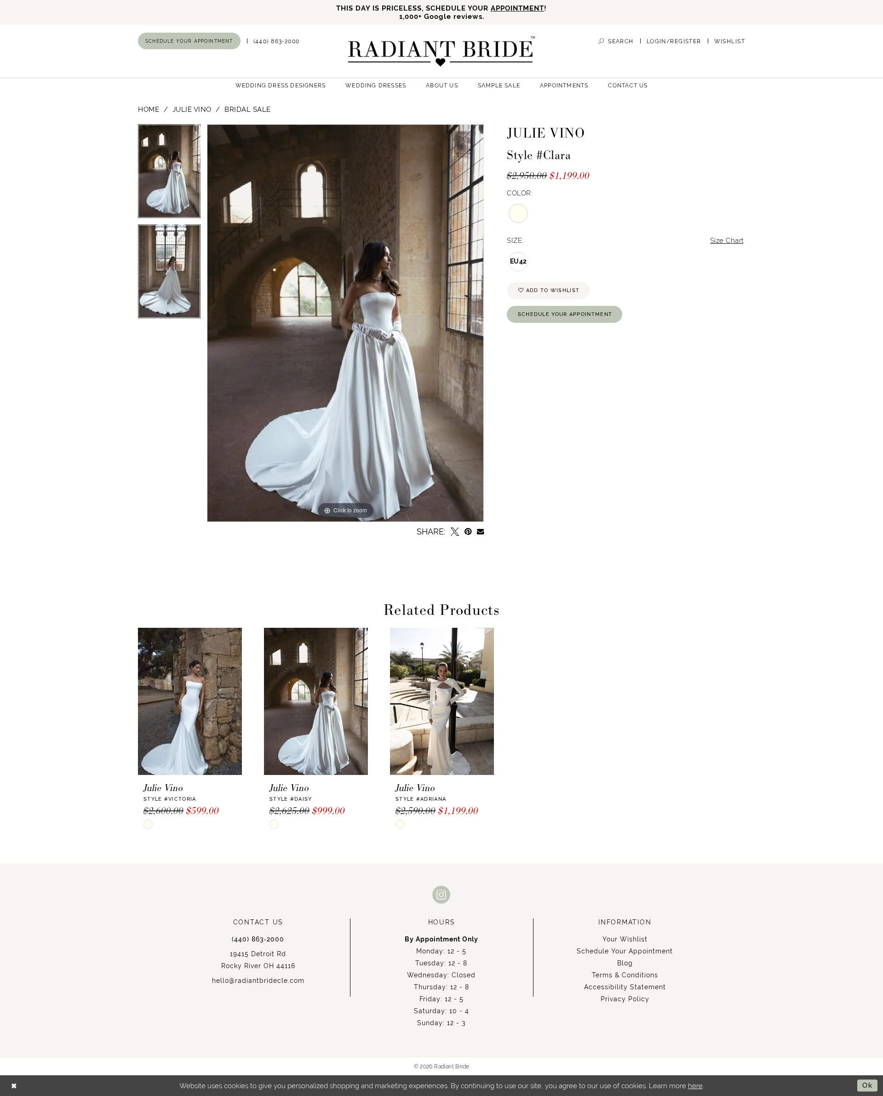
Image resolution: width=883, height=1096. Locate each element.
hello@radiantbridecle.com (258, 980)
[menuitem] (189, 41)
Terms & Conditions (625, 975)
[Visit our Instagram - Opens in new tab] (441, 894)
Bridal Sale (247, 109)
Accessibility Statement (625, 987)
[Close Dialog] (14, 1086)
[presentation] (190, 701)
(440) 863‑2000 (258, 939)
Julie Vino (192, 109)
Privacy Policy (625, 999)
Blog (625, 963)
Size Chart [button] (727, 240)
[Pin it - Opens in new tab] (467, 532)
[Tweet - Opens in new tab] (455, 532)
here (695, 1086)
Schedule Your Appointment (565, 314)
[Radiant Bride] (441, 51)
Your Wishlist (625, 939)
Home (148, 109)
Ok (867, 1085)
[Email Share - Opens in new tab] (480, 531)
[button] (674, 41)
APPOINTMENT (517, 8)
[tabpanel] (169, 174)
